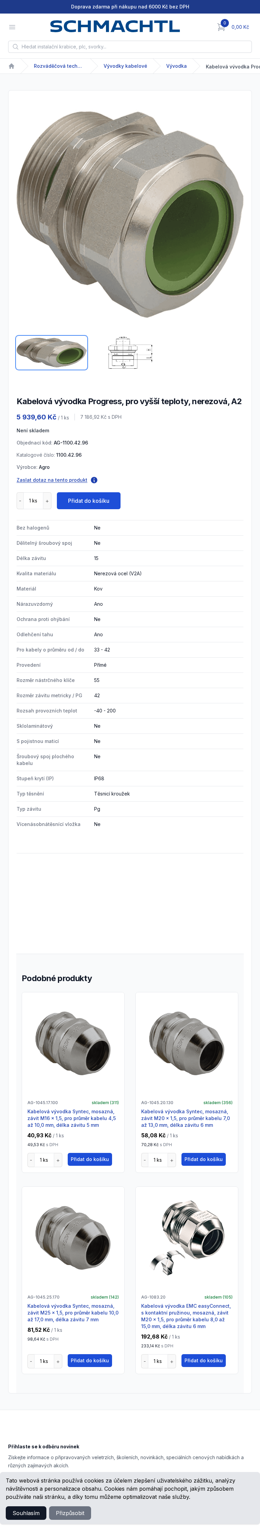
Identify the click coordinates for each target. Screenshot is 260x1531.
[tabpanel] (130, 214)
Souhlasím (26, 1513)
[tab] (52, 352)
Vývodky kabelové (125, 66)
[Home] (11, 66)
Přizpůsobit (70, 1513)
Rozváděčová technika (59, 66)
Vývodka (176, 66)
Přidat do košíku (88, 500)
